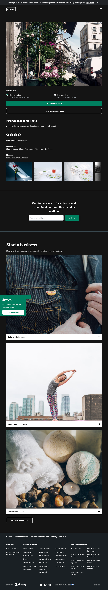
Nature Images (43, 552)
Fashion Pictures (44, 548)
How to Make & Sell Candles (93, 567)
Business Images (28, 548)
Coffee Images (27, 552)
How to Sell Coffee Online (93, 561)
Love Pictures (59, 562)
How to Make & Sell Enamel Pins (93, 555)
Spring (15, 148)
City (36, 148)
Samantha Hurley (20, 140)
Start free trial (13, 312)
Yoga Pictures (43, 566)
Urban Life (43, 148)
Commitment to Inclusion (39, 536)
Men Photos (43, 562)
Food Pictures (59, 552)
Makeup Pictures (60, 548)
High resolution (15, 95)
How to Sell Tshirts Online (77, 573)
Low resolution (62, 95)
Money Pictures (44, 555)
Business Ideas (76, 548)
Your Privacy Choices (63, 584)
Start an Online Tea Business (77, 555)
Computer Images (61, 555)
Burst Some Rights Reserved (17, 157)
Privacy (54, 536)
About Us (62, 536)
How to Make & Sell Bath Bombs (93, 549)
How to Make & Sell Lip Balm (77, 561)
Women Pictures (28, 562)
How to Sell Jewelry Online (78, 567)
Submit (72, 217)
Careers (9, 536)
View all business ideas (19, 520)
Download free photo (54, 103)
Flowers (9, 148)
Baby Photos (27, 569)
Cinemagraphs (60, 559)
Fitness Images (60, 566)
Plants (50, 148)
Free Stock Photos (12, 548)
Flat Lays (25, 559)
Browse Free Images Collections (13, 553)
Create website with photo (54, 111)
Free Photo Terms (21, 536)
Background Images (45, 559)
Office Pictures (28, 555)
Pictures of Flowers (29, 566)
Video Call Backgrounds (43, 570)
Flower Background (26, 148)
